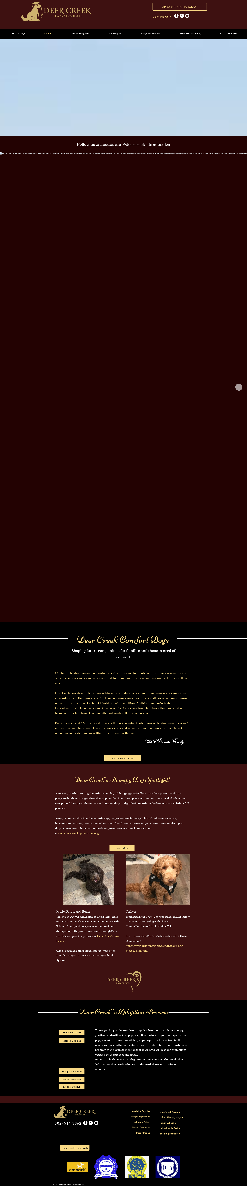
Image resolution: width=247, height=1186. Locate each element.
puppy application (71, 732)
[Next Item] (238, 387)
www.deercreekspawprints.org (78, 833)
